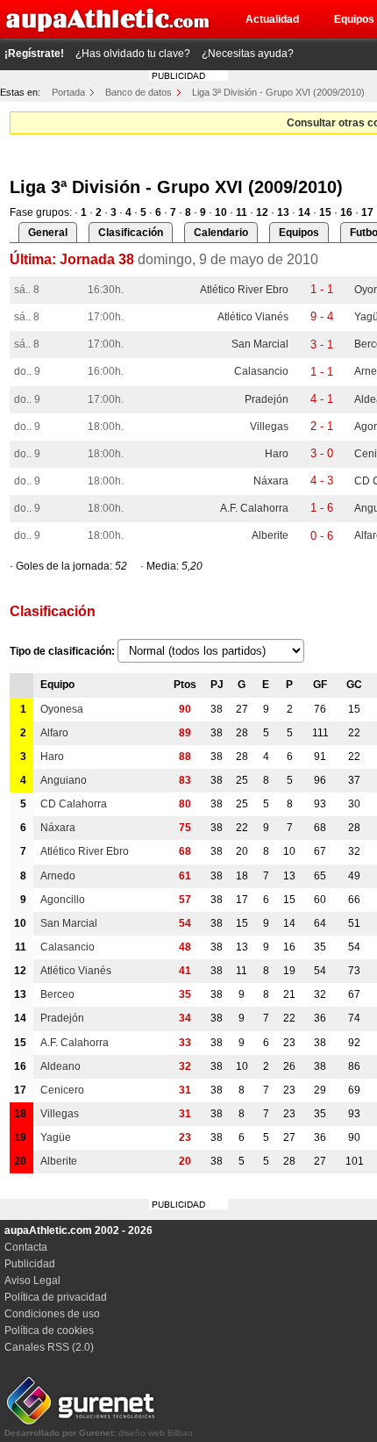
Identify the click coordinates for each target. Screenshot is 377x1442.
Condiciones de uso (52, 1314)
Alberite (270, 535)
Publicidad (29, 1264)
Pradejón (266, 399)
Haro (276, 454)
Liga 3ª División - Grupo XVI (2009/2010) (278, 92)
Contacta (25, 1247)
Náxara (270, 481)
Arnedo (57, 876)
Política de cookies (49, 1330)
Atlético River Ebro (244, 289)
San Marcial (259, 344)
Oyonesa (61, 709)
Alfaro (54, 733)
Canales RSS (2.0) (49, 1347)
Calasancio (261, 371)
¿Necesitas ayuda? (248, 53)
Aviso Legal (32, 1280)
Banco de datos (138, 92)
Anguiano (63, 780)
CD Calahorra (73, 804)
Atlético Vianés (252, 317)
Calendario (221, 232)
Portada (68, 92)
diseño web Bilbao (98, 1433)
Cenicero (62, 1090)
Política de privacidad (55, 1297)
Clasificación (130, 232)
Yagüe (55, 1137)
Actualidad (272, 19)
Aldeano (60, 1066)
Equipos (299, 232)
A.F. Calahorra (254, 508)
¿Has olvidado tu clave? (132, 53)
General (48, 232)
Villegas (269, 426)
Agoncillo (62, 899)
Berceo (57, 994)
